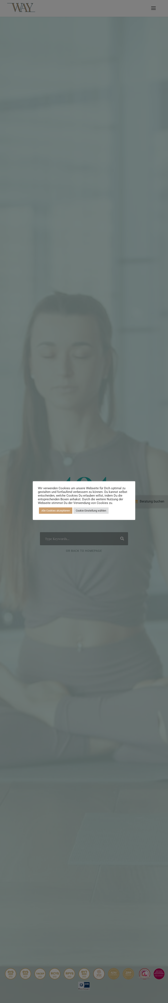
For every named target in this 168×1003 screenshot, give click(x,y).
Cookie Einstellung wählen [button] (91, 510)
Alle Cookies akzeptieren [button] (55, 510)
